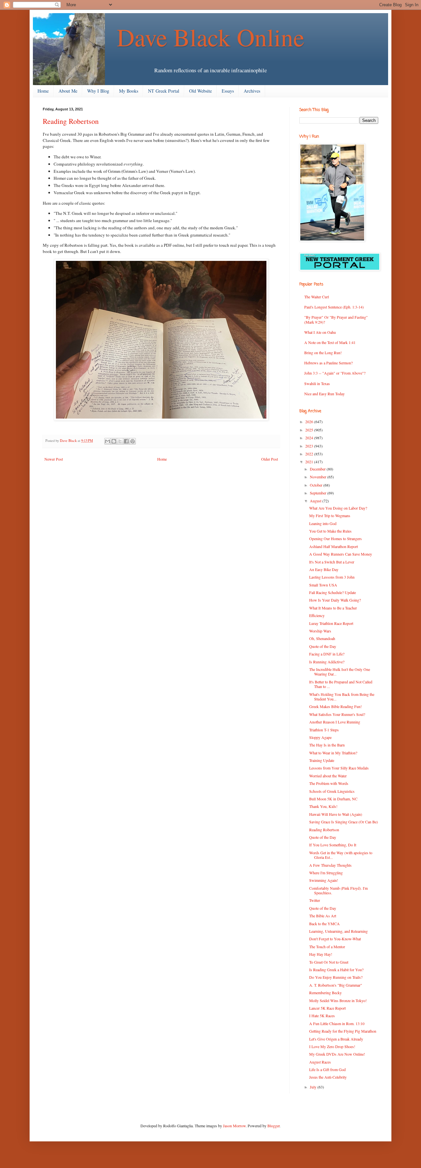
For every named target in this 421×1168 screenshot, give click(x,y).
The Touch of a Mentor (327, 946)
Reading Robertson (324, 829)
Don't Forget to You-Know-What (335, 938)
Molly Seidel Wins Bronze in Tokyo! (338, 1000)
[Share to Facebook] (126, 441)
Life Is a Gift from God (327, 1069)
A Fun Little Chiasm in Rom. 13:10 (336, 1023)
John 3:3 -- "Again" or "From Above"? (334, 373)
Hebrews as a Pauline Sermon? (328, 362)
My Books (128, 91)
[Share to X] (120, 441)
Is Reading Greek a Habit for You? (336, 969)
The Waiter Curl (316, 296)
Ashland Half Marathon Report (333, 546)
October (316, 485)
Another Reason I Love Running (334, 721)
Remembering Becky (325, 992)
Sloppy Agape (320, 737)
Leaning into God (322, 523)
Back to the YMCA (324, 923)
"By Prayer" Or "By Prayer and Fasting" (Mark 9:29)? (336, 319)
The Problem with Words (328, 783)
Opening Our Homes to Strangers (335, 538)
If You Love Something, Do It (332, 844)
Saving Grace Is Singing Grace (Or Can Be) (343, 821)
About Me (68, 91)
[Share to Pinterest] (132, 441)
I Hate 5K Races (322, 1015)
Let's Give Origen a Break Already (336, 1039)
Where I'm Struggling (326, 872)
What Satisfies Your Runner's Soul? (337, 714)
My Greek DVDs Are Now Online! (337, 1054)
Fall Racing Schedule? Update (332, 592)
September (318, 492)
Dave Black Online (210, 36)
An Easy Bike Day (323, 569)
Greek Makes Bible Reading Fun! (335, 706)
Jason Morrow (234, 1125)
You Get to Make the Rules (330, 531)
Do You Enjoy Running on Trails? (335, 977)
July (313, 1086)
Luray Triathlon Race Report (331, 623)
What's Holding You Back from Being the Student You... (341, 696)
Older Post (269, 459)
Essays (228, 91)
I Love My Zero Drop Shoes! (332, 1046)
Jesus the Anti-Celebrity (328, 1077)
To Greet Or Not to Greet (328, 962)
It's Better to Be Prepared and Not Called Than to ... (340, 684)
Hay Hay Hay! (320, 954)
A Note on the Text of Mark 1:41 (330, 342)
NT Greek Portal (163, 91)
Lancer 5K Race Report (327, 1008)
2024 (309, 437)
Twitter (314, 900)
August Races (320, 1062)
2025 (309, 429)
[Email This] (107, 441)
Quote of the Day (322, 646)
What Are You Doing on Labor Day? (338, 508)
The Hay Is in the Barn (327, 744)
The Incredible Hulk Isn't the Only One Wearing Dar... (339, 671)
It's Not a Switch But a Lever (331, 561)
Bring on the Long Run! (323, 352)
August (316, 500)
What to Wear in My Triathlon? (333, 752)
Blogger (273, 1125)
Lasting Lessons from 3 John (332, 577)
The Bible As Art (322, 915)
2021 (309, 461)
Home (43, 91)
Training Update (321, 760)
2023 (309, 445)
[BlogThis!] (114, 441)
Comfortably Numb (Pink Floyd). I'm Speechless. (338, 890)
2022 (309, 453)
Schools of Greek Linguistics (332, 791)
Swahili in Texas (317, 383)
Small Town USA (323, 584)
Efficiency (317, 615)
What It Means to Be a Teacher (333, 607)
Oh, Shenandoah (322, 638)
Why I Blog (98, 91)
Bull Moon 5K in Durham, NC (333, 798)
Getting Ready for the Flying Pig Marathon (342, 1031)
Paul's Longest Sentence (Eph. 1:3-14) (334, 306)
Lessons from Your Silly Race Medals (339, 767)
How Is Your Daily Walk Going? (335, 600)
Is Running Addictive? (326, 661)
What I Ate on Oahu (320, 332)
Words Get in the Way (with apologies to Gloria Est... (340, 855)
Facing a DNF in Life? (326, 653)
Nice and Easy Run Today (324, 393)
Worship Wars (320, 630)
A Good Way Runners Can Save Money (340, 554)
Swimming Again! (323, 880)
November (318, 476)
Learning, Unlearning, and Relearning (338, 931)
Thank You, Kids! (323, 806)
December (318, 468)
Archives (252, 91)
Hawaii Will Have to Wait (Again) (335, 814)
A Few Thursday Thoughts (330, 865)
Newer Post (53, 459)
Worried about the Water (328, 775)
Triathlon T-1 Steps (324, 729)
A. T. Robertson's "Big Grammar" (335, 985)
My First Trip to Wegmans (329, 515)
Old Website (200, 91)
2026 (309, 421)
